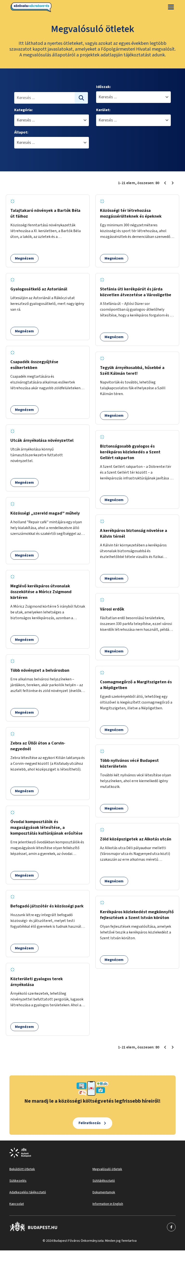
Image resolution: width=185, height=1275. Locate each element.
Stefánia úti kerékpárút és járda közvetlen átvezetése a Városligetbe (135, 292)
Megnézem (24, 258)
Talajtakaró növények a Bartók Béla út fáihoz (45, 213)
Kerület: (103, 110)
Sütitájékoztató (103, 1180)
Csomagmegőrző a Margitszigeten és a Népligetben (136, 685)
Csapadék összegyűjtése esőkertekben (34, 365)
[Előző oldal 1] (165, 183)
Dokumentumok (103, 1192)
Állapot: (21, 132)
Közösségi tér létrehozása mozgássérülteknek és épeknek (131, 213)
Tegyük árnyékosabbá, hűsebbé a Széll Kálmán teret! (132, 370)
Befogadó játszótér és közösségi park (47, 906)
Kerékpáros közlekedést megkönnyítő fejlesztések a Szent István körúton (137, 915)
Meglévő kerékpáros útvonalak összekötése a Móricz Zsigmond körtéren (41, 592)
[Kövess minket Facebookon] (33, 1227)
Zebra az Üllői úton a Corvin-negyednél (37, 746)
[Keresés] (81, 98)
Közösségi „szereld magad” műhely (45, 513)
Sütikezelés (17, 1181)
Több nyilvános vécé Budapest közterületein (129, 763)
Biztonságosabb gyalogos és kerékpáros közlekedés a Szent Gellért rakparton (130, 452)
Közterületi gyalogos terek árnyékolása (36, 982)
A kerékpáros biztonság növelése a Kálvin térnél (133, 533)
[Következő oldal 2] (173, 183)
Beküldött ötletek (22, 1169)
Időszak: (103, 86)
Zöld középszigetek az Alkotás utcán (135, 839)
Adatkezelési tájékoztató (27, 1192)
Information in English (107, 1203)
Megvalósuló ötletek (107, 1169)
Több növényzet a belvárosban (39, 670)
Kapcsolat (16, 1203)
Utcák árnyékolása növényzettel (41, 440)
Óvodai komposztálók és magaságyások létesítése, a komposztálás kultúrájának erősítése (46, 827)
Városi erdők (112, 609)
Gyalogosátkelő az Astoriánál (38, 289)
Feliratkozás (90, 1123)
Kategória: (23, 110)
